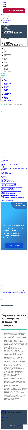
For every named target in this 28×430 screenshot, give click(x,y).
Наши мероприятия (7, 63)
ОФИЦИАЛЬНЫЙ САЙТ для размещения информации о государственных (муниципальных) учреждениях (14, 292)
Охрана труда (6, 66)
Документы (7, 42)
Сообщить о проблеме (14, 245)
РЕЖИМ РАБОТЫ (6, 68)
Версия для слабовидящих (15, 10)
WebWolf (19, 425)
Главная (6, 38)
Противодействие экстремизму (13, 33)
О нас (5, 40)
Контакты (6, 57)
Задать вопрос (8, 43)
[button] (14, 36)
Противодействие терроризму (13, 44)
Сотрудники (7, 71)
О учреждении (7, 53)
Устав (5, 58)
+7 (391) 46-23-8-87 (6, 18)
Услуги (6, 41)
